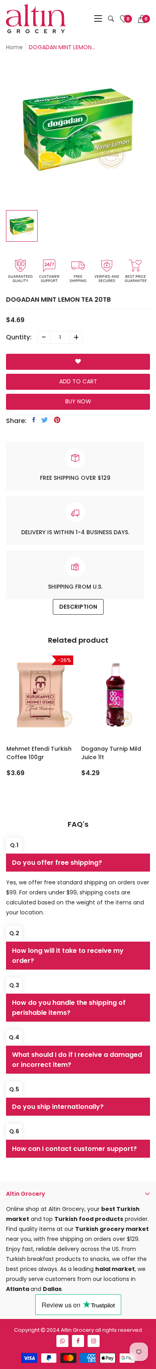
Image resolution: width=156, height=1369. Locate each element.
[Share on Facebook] (33, 419)
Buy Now (78, 401)
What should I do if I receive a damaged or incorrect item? (77, 1059)
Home (14, 47)
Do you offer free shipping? (57, 862)
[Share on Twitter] (44, 419)
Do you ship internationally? (58, 1106)
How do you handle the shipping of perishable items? (69, 1007)
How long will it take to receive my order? (68, 955)
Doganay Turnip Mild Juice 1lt (111, 753)
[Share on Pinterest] (57, 419)
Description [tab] (78, 607)
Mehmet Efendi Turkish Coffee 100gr (39, 753)
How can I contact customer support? (74, 1148)
